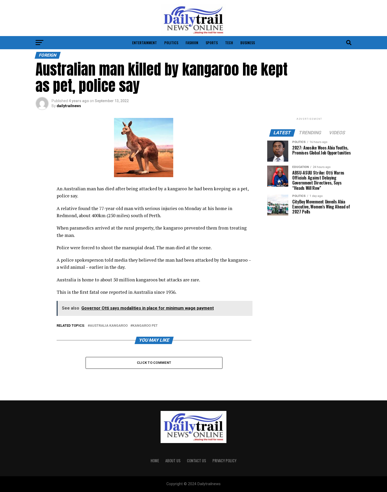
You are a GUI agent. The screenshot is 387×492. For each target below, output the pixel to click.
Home (155, 460)
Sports (212, 42)
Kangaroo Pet (145, 325)
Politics (171, 42)
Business (247, 42)
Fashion (192, 42)
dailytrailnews (69, 106)
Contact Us (196, 460)
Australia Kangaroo (109, 325)
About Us (173, 460)
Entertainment (144, 42)
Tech (229, 42)
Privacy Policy (224, 460)
